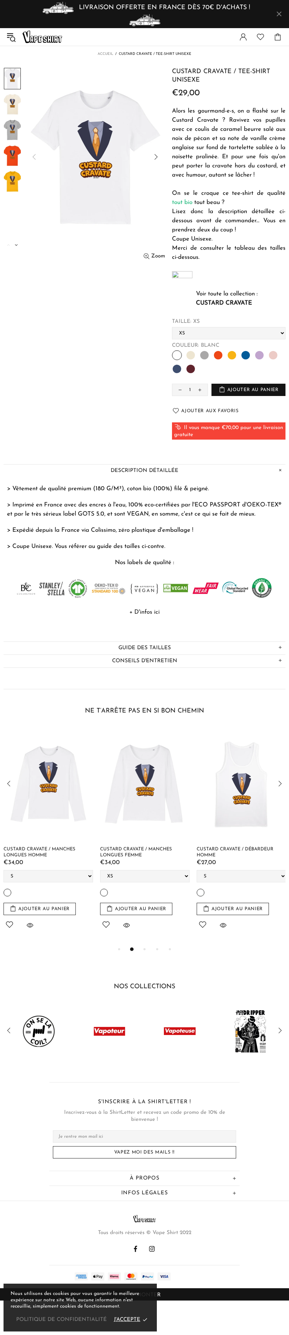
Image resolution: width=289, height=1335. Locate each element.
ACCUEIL (105, 54)
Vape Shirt (42, 37)
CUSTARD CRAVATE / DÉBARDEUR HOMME (149, 852)
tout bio (182, 202)
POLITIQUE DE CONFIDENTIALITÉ (61, 1319)
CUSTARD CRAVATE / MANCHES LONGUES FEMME (50, 852)
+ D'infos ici (144, 612)
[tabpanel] (59, 836)
